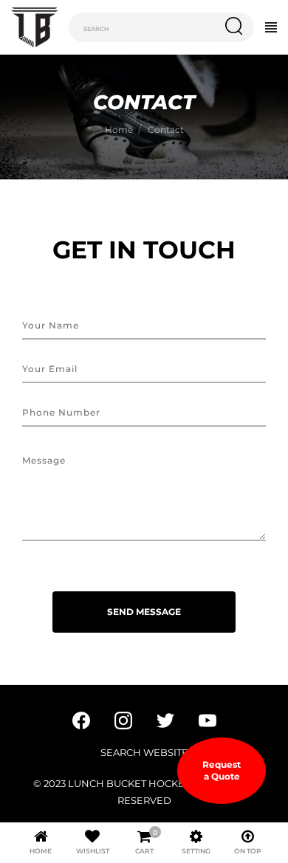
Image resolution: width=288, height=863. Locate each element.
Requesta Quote (221, 770)
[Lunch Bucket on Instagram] (123, 719)
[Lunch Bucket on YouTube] (207, 719)
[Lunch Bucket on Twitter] (165, 719)
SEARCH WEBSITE (144, 752)
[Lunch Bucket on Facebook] (81, 719)
